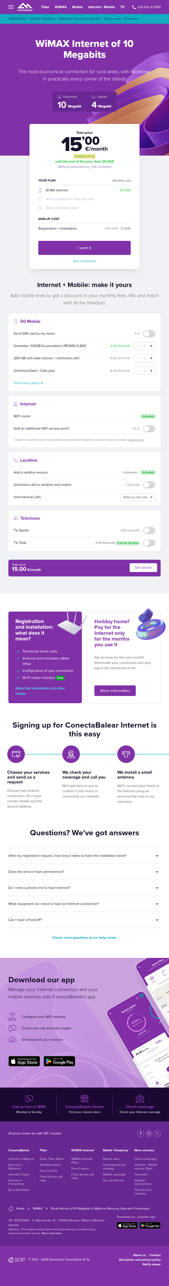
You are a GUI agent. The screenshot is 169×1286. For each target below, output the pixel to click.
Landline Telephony (42, 19)
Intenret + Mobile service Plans (145, 1166)
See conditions (84, 261)
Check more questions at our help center (84, 937)
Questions (131, 19)
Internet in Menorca (15, 1166)
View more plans (26, 383)
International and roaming (114, 1166)
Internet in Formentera (16, 1182)
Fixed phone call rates (51, 1178)
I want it (84, 247)
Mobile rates (111, 1159)
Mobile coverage (114, 1174)
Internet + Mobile (101, 7)
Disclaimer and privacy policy (140, 1260)
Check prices (136, 440)
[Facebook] (140, 1133)
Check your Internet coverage (140, 1109)
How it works (112, 19)
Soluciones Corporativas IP (67, 1259)
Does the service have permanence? (36, 872)
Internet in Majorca (21, 1159)
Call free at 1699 (149, 7)
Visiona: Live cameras (142, 1191)
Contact (155, 1255)
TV (122, 7)
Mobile (77, 7)
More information (115, 690)
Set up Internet (113, 1180)
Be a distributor (18, 1190)
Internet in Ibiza (18, 1174)
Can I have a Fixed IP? (25, 920)
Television (141, 1174)
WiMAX (61, 7)
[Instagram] (149, 1133)
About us (139, 1255)
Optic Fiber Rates (52, 1159)
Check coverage (145, 1159)
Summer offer (84, 156)
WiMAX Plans (17, 19)
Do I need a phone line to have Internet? (39, 888)
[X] (157, 1133)
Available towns (50, 1165)
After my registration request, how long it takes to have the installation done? (67, 856)
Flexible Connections (143, 1182)
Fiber (45, 7)
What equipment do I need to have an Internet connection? (53, 904)
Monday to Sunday (29, 1109)
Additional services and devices (80, 19)
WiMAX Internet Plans (81, 1160)
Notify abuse (152, 1264)
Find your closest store (84, 1109)
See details (143, 567)
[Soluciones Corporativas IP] (16, 1259)
